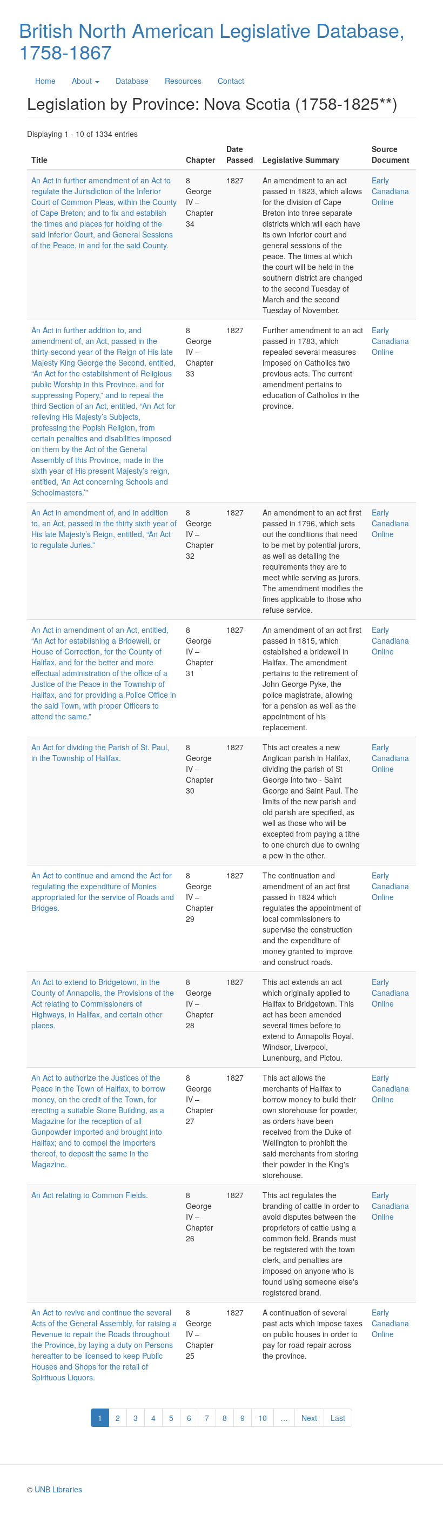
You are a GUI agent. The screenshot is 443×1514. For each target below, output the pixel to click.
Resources (183, 80)
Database (132, 80)
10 (266, 1417)
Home (45, 80)
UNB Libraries (58, 1489)
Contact (231, 80)
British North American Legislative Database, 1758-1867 (212, 40)
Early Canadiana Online (390, 191)
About (83, 80)
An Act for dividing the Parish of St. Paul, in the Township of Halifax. (100, 752)
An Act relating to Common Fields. (89, 1194)
